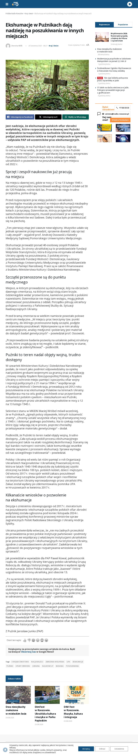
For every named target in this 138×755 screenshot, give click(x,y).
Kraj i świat (53, 45)
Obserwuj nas (28, 651)
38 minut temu (103, 54)
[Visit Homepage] (15, 4)
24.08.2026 (10, 717)
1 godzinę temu (104, 64)
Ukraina (36, 666)
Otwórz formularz (120, 120)
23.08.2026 (39, 724)
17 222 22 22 (124, 107)
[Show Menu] (7, 4)
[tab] (104, 24)
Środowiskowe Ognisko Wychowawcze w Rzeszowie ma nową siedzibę (114, 69)
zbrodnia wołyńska (55, 662)
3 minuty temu (116, 44)
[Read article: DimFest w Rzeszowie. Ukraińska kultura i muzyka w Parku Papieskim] (47, 695)
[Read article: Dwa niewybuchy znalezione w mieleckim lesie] (18, 695)
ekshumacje (78, 662)
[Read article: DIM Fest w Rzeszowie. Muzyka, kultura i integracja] (76, 695)
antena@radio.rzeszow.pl (117, 114)
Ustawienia (119, 748)
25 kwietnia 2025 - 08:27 (38, 45)
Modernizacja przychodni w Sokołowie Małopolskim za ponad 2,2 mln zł (114, 60)
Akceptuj (86, 748)
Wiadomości (13, 701)
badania (59, 666)
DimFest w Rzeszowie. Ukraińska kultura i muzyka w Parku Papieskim (45, 713)
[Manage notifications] (5, 750)
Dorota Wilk (16, 45)
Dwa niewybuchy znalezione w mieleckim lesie (16, 710)
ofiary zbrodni (23, 666)
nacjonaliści (37, 662)
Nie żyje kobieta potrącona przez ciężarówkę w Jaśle (112, 79)
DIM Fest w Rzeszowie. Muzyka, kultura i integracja (73, 712)
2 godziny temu (104, 83)
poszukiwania (72, 666)
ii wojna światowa (20, 662)
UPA (68, 662)
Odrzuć (102, 748)
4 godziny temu (104, 95)
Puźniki (10, 666)
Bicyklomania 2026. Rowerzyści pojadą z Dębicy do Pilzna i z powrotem (119, 37)
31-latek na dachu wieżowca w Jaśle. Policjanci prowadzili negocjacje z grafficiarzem (113, 90)
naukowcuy (47, 666)
